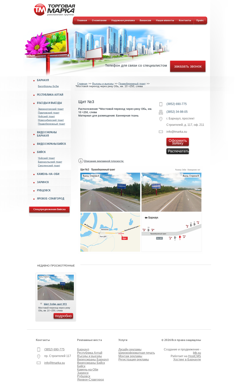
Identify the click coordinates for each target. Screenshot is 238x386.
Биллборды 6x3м (48, 86)
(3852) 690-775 (176, 104)
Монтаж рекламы (130, 356)
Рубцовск (44, 190)
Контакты (185, 20)
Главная (82, 20)
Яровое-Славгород (50, 198)
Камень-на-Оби (48, 174)
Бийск (41, 152)
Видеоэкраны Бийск (51, 144)
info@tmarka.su (54, 362)
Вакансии (145, 20)
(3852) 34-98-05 (177, 111)
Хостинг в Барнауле (187, 359)
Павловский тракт (48, 112)
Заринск (43, 182)
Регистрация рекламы (133, 359)
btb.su (197, 352)
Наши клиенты (165, 20)
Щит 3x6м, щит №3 (55, 304)
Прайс (200, 20)
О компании (99, 20)
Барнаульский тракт (50, 161)
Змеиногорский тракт (51, 108)
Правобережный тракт (51, 123)
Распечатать (178, 151)
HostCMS (194, 356)
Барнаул (43, 80)
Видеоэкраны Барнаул (47, 134)
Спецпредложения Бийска (49, 209)
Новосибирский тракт (51, 120)
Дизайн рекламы (129, 349)
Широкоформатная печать (136, 352)
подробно (63, 316)
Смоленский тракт (49, 165)
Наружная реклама (123, 20)
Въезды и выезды (49, 103)
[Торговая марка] (54, 14)
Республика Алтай (50, 95)
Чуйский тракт (46, 116)
